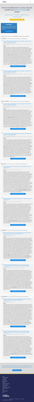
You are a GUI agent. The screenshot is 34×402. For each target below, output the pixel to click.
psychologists (25, 321)
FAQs (3, 392)
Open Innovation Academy (6, 387)
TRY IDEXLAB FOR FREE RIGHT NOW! (17, 19)
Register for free (5, 381)
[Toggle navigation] (30, 2)
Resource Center (5, 388)
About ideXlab (5, 380)
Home (3, 376)
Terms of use (4, 386)
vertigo (13, 189)
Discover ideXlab (9, 31)
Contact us (4, 382)
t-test (12, 246)
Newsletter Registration (6, 383)
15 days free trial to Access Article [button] (18, 66)
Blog (3, 389)
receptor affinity (5, 63)
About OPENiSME (5, 377)
